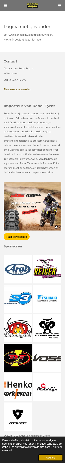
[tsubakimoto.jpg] (47, 299)
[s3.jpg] (18, 299)
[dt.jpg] (18, 358)
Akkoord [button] (50, 457)
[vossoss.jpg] (47, 358)
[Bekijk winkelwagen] (59, 5)
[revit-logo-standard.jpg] (18, 416)
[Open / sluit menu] (6, 5)
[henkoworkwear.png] (18, 387)
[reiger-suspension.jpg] (47, 269)
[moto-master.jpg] (18, 328)
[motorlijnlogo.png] (47, 387)
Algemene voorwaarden (17, 89)
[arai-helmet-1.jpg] (18, 269)
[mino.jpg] (47, 328)
